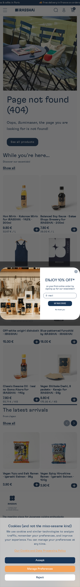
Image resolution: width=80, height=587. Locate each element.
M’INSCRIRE (60, 303)
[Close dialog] (76, 271)
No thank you (60, 309)
